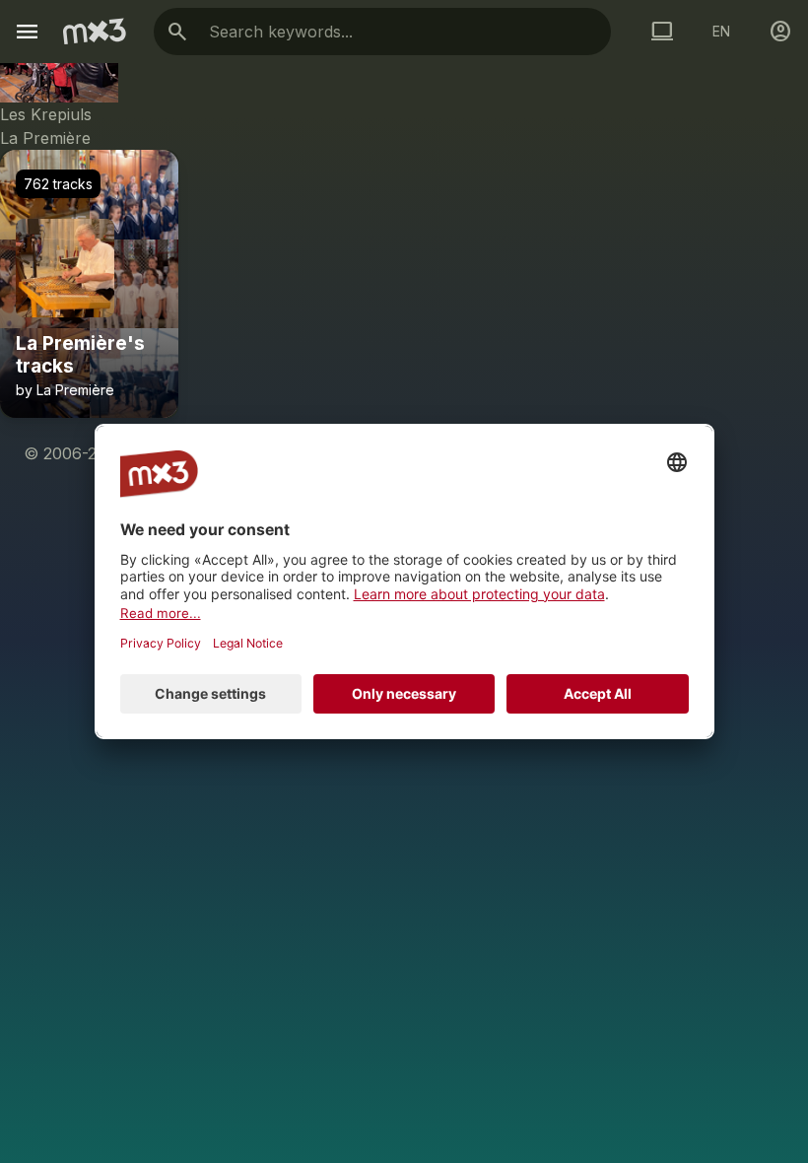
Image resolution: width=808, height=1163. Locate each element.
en (721, 31)
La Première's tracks (80, 355)
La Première (45, 138)
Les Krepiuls (46, 114)
